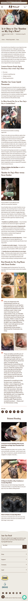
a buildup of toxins (21, 89)
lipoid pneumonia (8, 56)
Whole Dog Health (10, 39)
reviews (5, 267)
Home (3, 39)
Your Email (5, 545)
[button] (24, 597)
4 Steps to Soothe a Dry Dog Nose (9, 167)
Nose (17, 39)
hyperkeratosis (5, 145)
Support (3, 559)
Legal (2, 570)
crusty (18, 212)
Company (3, 564)
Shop (2, 554)
